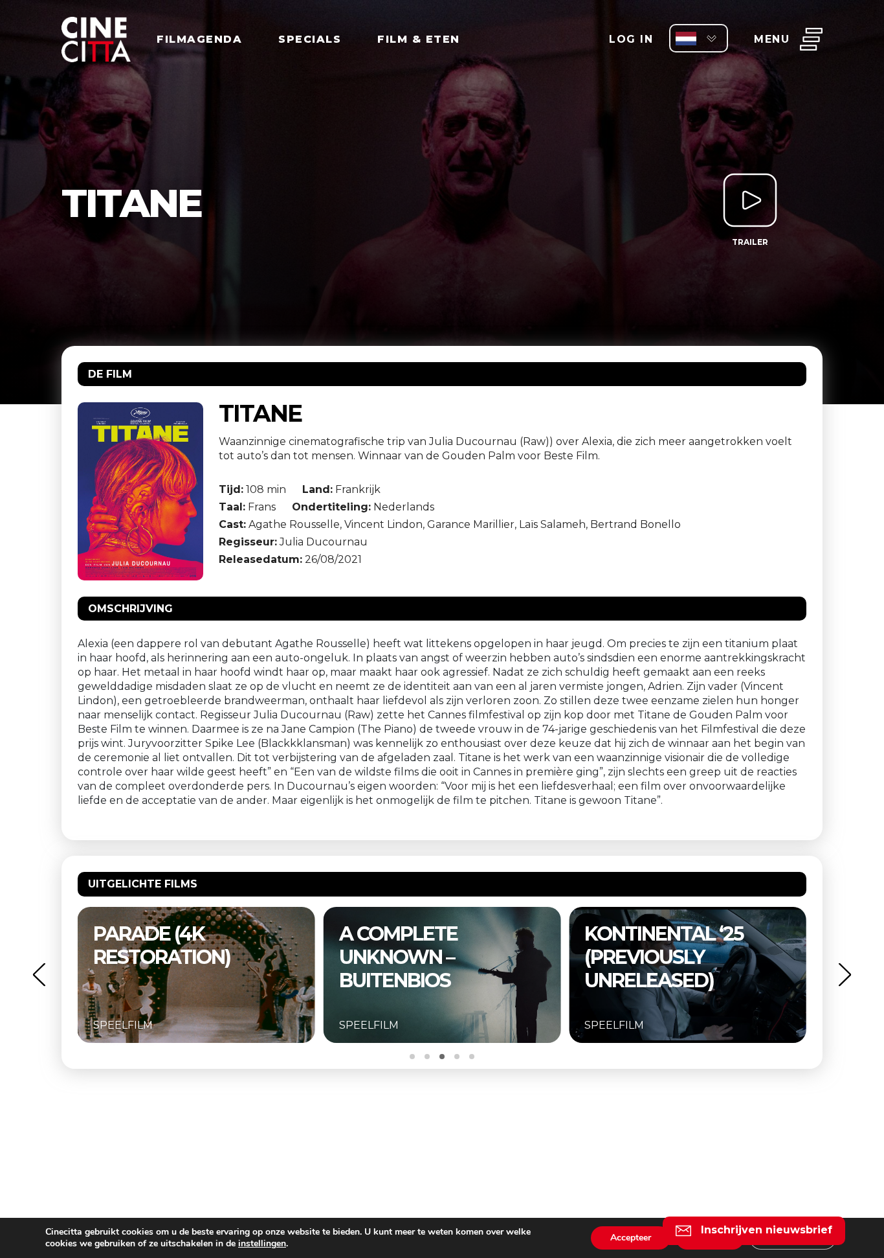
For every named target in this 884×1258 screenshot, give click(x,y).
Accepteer (630, 1237)
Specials (309, 39)
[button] (38, 975)
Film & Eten (418, 39)
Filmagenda (199, 39)
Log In (631, 39)
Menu (772, 39)
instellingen (262, 1244)
